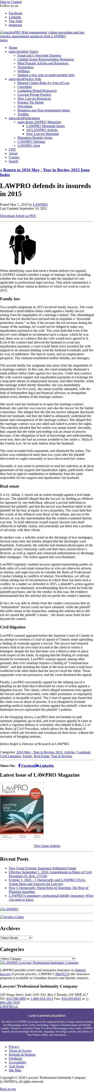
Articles (69, 752)
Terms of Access (20, 1050)
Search (13, 161)
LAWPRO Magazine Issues (45, 126)
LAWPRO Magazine (46, 122)
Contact (14, 157)
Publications (31, 118)
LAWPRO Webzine (31, 141)
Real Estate (41, 756)
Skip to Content (11, 2)
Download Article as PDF (18, 216)
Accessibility (17, 1062)
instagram (15, 25)
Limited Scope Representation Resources (45, 59)
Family (27, 756)
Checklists (24, 87)
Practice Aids (32, 79)
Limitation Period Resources (37, 91)
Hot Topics (30, 51)
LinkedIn (46, 766)
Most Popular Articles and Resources (42, 63)
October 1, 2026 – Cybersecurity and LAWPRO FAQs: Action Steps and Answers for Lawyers (47, 882)
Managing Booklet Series (34, 138)
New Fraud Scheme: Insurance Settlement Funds (42, 868)
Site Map (15, 1070)
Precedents (24, 106)
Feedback (15, 1058)
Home (13, 47)
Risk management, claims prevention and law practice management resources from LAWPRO (42, 34)
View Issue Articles (47, 846)
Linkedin (15, 17)
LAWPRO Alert (28, 145)
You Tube (15, 21)
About (13, 153)
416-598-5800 (16, 998)
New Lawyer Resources (34, 98)
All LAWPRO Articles (42, 130)
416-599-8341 (71, 998)
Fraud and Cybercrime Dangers (39, 55)
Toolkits (23, 114)
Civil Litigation (10, 756)
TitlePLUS (62, 974)
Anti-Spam (16, 1066)
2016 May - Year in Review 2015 (39, 752)
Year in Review (61, 756)
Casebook (83, 752)
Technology (25, 67)
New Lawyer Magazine (42, 134)
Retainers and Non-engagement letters (43, 110)
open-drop (16, 51)
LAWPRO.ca (9, 1006)
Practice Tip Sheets (30, 102)
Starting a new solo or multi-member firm (45, 75)
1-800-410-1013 (42, 998)
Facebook (15, 13)
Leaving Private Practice (34, 94)
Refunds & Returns (22, 1054)
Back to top (8, 1089)
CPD (12, 149)
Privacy (14, 1047)
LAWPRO (40, 204)
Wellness (23, 71)
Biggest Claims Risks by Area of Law (43, 83)
